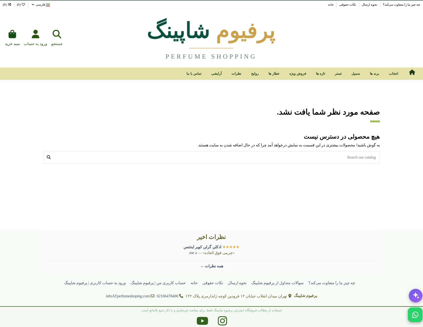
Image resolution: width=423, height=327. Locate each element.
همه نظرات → (211, 266)
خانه (331, 4)
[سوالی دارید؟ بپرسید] (416, 296)
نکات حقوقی (347, 4)
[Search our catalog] (49, 157)
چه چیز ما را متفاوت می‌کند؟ (401, 4)
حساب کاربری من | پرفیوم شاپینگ (158, 283)
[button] (393, 74)
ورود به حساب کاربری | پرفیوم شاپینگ (95, 283)
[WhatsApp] (415, 314)
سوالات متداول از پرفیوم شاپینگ (277, 283)
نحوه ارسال (369, 4)
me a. (192, 253)
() (18, 4)
